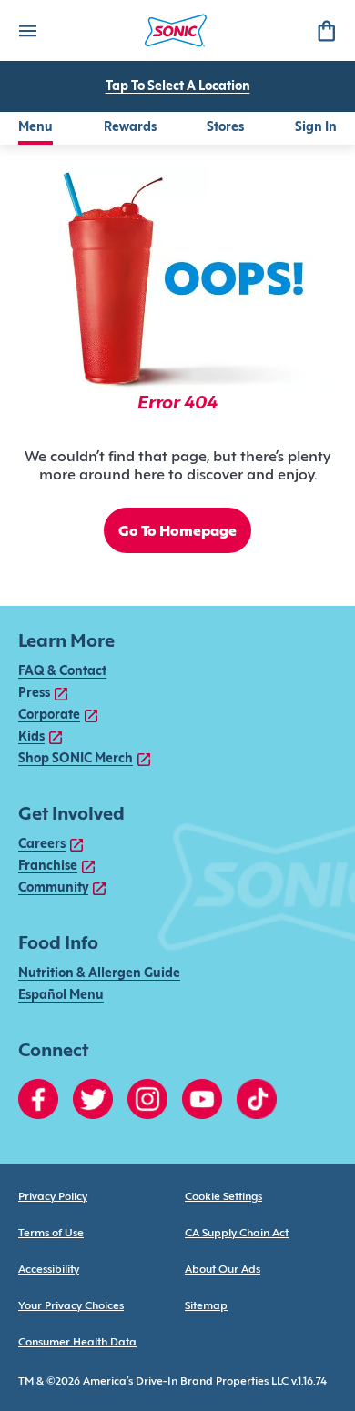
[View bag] (326, 30)
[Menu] (27, 30)
